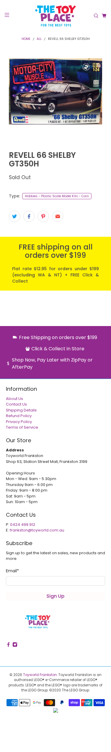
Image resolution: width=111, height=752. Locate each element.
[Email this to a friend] (57, 216)
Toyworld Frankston (40, 674)
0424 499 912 (22, 524)
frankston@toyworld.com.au (37, 530)
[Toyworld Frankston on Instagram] (14, 645)
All (39, 39)
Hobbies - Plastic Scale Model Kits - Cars (57, 196)
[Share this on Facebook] (29, 216)
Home (26, 39)
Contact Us (16, 404)
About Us (14, 398)
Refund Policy (19, 416)
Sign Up (55, 596)
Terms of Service (22, 427)
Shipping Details (21, 410)
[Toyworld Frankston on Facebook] (8, 645)
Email (12, 571)
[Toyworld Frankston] (55, 15)
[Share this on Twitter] (14, 216)
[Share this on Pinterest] (43, 216)
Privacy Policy (19, 421)
